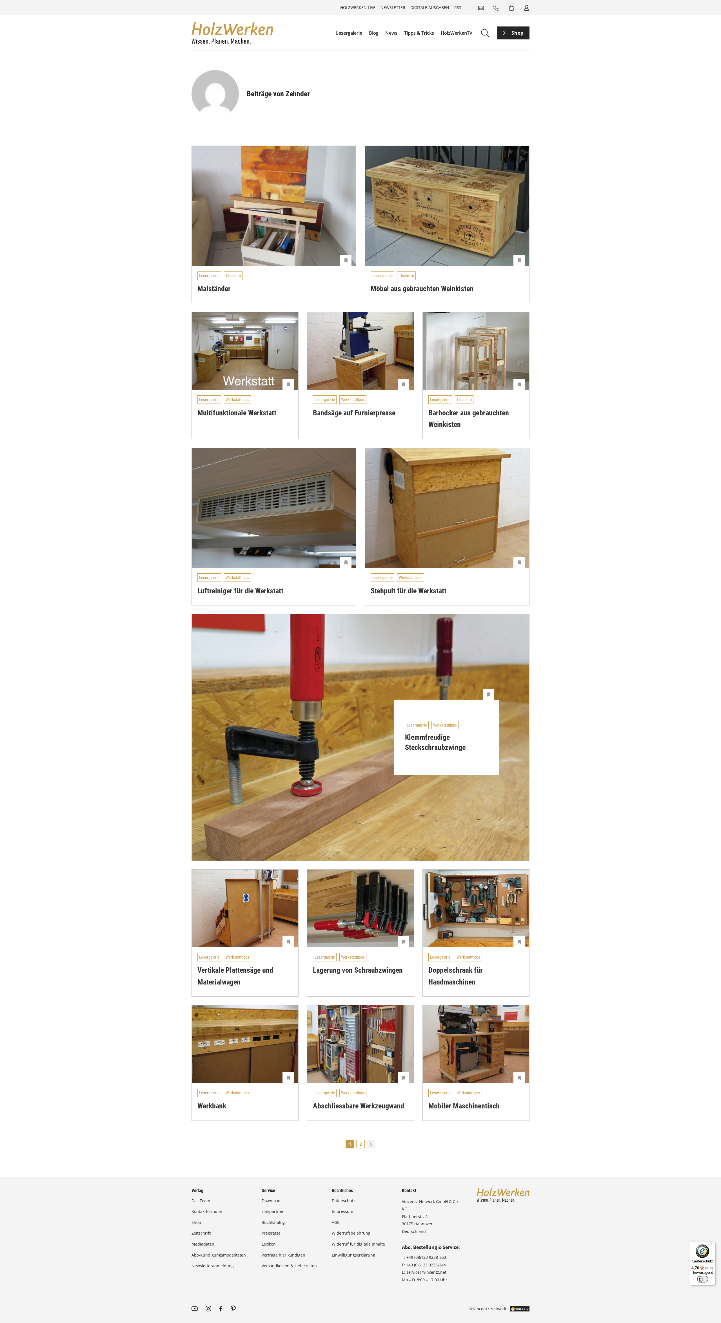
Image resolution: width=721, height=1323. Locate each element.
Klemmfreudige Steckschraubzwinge (435, 742)
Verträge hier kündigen (283, 1255)
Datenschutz (343, 1200)
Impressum (342, 1211)
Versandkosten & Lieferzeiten (289, 1265)
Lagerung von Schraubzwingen (358, 970)
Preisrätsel (272, 1233)
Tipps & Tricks (419, 33)
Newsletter (392, 7)
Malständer (214, 288)
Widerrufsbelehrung (351, 1233)
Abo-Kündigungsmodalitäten (219, 1255)
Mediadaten (203, 1244)
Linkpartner (273, 1211)
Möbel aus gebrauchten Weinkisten (422, 288)
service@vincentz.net (426, 1272)
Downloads (272, 1200)
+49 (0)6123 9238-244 (426, 1265)
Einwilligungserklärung (353, 1255)
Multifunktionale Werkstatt (236, 413)
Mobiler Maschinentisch (464, 1106)
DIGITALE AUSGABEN (429, 7)
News (391, 33)
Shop (517, 33)
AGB (336, 1222)
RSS (457, 7)
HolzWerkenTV (456, 33)
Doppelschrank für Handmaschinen (455, 976)
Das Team (201, 1200)
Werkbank (211, 1106)
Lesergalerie (349, 33)
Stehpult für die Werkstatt (408, 591)
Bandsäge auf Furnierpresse (354, 413)
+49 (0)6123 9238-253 (426, 1257)
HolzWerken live (357, 7)
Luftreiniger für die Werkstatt (240, 591)
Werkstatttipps (237, 399)
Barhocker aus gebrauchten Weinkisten (468, 419)
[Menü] (712, 1244)
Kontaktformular (207, 1211)
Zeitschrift (201, 1233)
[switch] (702, 1279)
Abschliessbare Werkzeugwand (358, 1106)
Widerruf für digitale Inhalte (358, 1244)
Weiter (371, 1144)
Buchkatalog (273, 1222)
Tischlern (233, 275)
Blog (374, 33)
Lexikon (269, 1244)
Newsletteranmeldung (213, 1265)
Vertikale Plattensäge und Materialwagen (235, 976)
